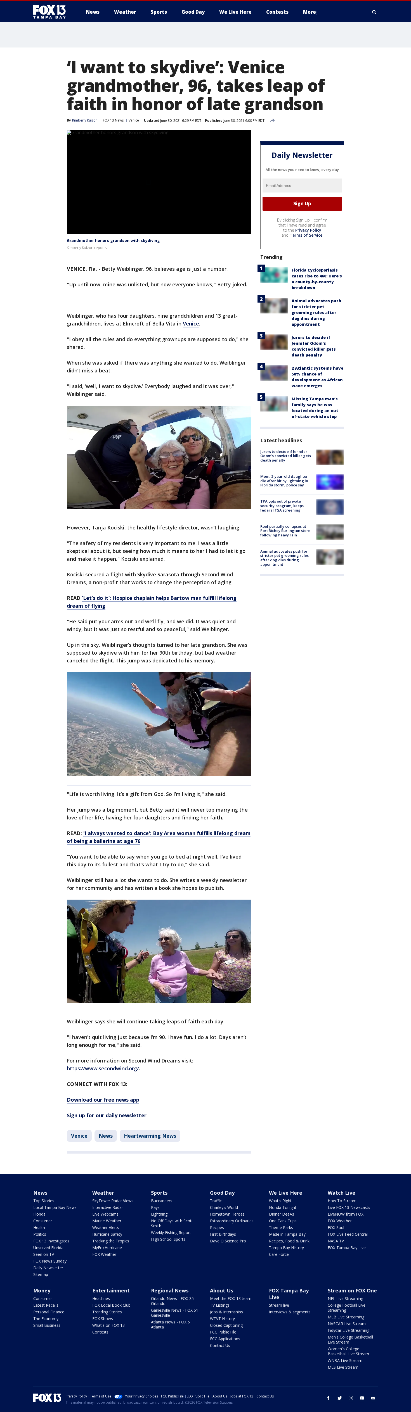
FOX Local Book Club (111, 1305)
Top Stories (43, 1200)
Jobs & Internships (226, 1311)
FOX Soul (336, 1227)
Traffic (216, 1200)
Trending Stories (107, 1311)
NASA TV (336, 1241)
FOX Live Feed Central (348, 1234)
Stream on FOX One (352, 1290)
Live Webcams (105, 1214)
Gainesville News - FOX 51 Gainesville (174, 1313)
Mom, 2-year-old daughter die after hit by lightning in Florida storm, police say (284, 481)
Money (41, 1290)
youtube (362, 1398)
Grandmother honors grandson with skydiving (113, 240)
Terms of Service (306, 235)
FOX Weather (104, 1254)
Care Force (279, 1254)
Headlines (101, 1298)
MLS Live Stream (343, 1367)
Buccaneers (161, 1200)
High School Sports (168, 1239)
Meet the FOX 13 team (230, 1298)
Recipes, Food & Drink (289, 1241)
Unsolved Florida (48, 1247)
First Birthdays (223, 1234)
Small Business (46, 1325)
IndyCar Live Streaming (348, 1330)
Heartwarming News (150, 1135)
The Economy (45, 1318)
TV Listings (220, 1305)
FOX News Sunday (50, 1261)
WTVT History (222, 1318)
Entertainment (111, 1290)
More (309, 12)
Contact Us (220, 1345)
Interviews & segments (290, 1311)
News (106, 1135)
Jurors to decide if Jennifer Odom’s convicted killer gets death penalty (285, 456)
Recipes (217, 1227)
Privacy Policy (308, 230)
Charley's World (224, 1207)
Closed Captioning (226, 1325)
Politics (39, 1234)
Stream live (279, 1305)
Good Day (222, 1192)
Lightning (159, 1214)
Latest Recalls (45, 1305)
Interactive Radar (107, 1207)
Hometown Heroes (227, 1214)
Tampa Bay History (286, 1247)
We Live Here (285, 1192)
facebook (328, 1398)
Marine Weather (106, 1220)
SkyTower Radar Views (112, 1200)
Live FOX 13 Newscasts (349, 1207)
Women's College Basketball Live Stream (348, 1351)
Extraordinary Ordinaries (232, 1220)
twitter (339, 1398)
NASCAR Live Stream (347, 1323)
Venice (134, 120)
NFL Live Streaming (345, 1298)
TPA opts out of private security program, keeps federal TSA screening (282, 505)
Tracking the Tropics (110, 1241)
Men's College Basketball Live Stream (350, 1339)
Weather (103, 1192)
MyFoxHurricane (107, 1247)
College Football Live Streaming (346, 1307)
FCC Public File (223, 1332)
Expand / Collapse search (374, 12)
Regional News (169, 1290)
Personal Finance (48, 1311)
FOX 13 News (113, 120)
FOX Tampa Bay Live (347, 1247)
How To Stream (342, 1200)
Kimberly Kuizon (85, 120)
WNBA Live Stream (345, 1360)
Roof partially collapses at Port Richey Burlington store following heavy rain (285, 531)
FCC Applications (225, 1338)
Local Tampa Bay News (55, 1207)
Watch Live (341, 1192)
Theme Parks (281, 1227)
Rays (155, 1207)
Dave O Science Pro (228, 1241)
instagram (350, 1398)
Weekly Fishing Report (171, 1232)
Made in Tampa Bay (287, 1234)
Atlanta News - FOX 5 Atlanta (170, 1324)
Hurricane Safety (107, 1234)
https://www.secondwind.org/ (103, 1068)
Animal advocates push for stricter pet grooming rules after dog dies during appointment (316, 312)
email (373, 1398)
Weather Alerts (105, 1227)
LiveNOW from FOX (345, 1214)
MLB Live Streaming (346, 1317)
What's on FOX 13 (108, 1325)
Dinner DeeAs (281, 1214)
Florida (39, 1214)
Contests (100, 1332)
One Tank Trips (283, 1220)
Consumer (42, 1220)
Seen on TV (43, 1254)
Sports (159, 1192)
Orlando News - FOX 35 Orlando (172, 1301)
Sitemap (40, 1274)
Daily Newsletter (48, 1267)
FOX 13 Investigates (51, 1241)
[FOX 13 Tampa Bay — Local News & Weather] (51, 12)
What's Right (280, 1200)
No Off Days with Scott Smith (172, 1223)
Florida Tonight (282, 1207)
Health (39, 1227)
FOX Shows (102, 1318)
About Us (221, 1290)
